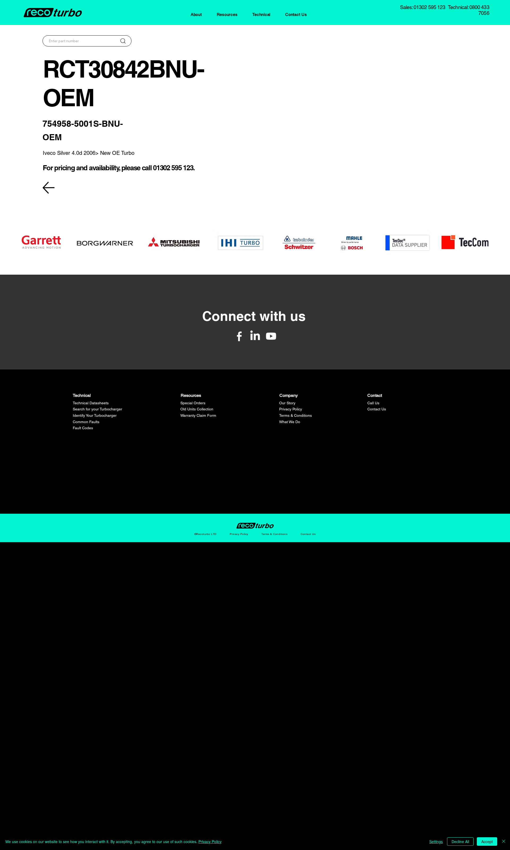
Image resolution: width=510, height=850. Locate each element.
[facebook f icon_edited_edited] (239, 336)
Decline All (460, 841)
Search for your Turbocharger (97, 409)
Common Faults (86, 422)
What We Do (289, 422)
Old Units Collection (196, 409)
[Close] (503, 841)
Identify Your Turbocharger (95, 415)
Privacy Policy (290, 409)
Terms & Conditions (295, 415)
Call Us (373, 403)
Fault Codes (83, 428)
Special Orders (192, 403)
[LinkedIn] (255, 336)
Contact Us (376, 409)
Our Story (287, 403)
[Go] (123, 40)
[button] (196, 14)
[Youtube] (271, 336)
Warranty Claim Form (198, 415)
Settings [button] (436, 841)
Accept (487, 841)
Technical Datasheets (91, 403)
